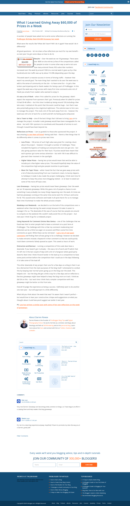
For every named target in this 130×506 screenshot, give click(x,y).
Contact (109, 503)
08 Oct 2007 (64, 364)
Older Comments (22, 436)
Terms (104, 503)
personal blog (65, 325)
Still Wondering (48, 325)
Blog (4, 11)
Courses (70, 14)
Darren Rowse (25, 31)
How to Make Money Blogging (59, 490)
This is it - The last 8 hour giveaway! (69, 362)
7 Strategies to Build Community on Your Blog (63, 487)
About (53, 503)
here (41, 328)
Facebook (69, 328)
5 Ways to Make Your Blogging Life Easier (62, 492)
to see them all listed (35, 134)
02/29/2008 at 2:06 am (29, 402)
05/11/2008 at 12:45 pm (29, 420)
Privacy (99, 503)
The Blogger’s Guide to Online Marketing (94, 493)
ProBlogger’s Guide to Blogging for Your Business (93, 487)
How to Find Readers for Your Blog (60, 485)
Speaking (92, 503)
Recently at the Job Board (27, 476)
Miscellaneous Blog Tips (63, 31)
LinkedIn (32, 330)
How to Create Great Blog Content (60, 482)
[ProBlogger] (29, 7)
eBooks (45, 14)
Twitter (62, 328)
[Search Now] (111, 13)
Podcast (37, 14)
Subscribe (98, 39)
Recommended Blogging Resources (92, 495)
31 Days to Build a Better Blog (91, 480)
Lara (71, 118)
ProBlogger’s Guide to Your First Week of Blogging (94, 483)
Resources (54, 14)
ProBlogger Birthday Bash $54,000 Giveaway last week (38, 39)
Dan (23, 400)
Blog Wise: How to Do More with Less (93, 490)
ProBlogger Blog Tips (57, 320)
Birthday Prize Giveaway (51, 31)
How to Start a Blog (56, 480)
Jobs (62, 14)
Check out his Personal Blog (74, 2)
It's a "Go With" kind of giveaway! (68, 377)
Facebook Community (104, 7)
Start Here (21, 14)
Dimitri (24, 418)
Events (78, 14)
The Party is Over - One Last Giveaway (68, 347)
